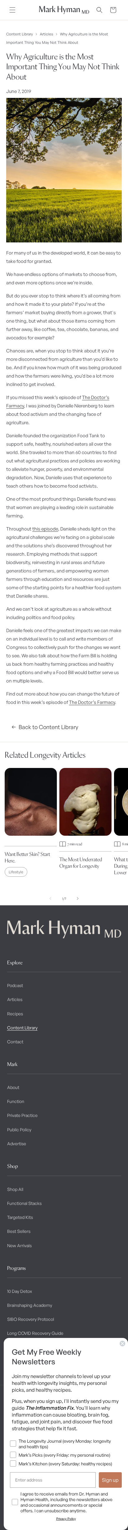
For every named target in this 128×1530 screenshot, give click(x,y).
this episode (45, 529)
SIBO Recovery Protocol (30, 1319)
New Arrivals (19, 1245)
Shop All (15, 1189)
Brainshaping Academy (29, 1305)
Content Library (19, 34)
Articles (46, 34)
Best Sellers (18, 1231)
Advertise (16, 1143)
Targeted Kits (20, 1217)
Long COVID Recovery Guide (35, 1333)
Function (15, 1101)
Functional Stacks (24, 1203)
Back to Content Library (48, 727)
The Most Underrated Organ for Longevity (80, 862)
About (13, 1087)
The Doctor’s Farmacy (92, 702)
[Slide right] (78, 898)
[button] (12, 10)
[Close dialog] (122, 1343)
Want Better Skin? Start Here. (27, 857)
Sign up (110, 1480)
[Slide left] (50, 898)
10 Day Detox (19, 1291)
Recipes (15, 1013)
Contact (15, 1041)
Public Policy (19, 1129)
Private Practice (22, 1115)
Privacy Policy (66, 1518)
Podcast (15, 985)
